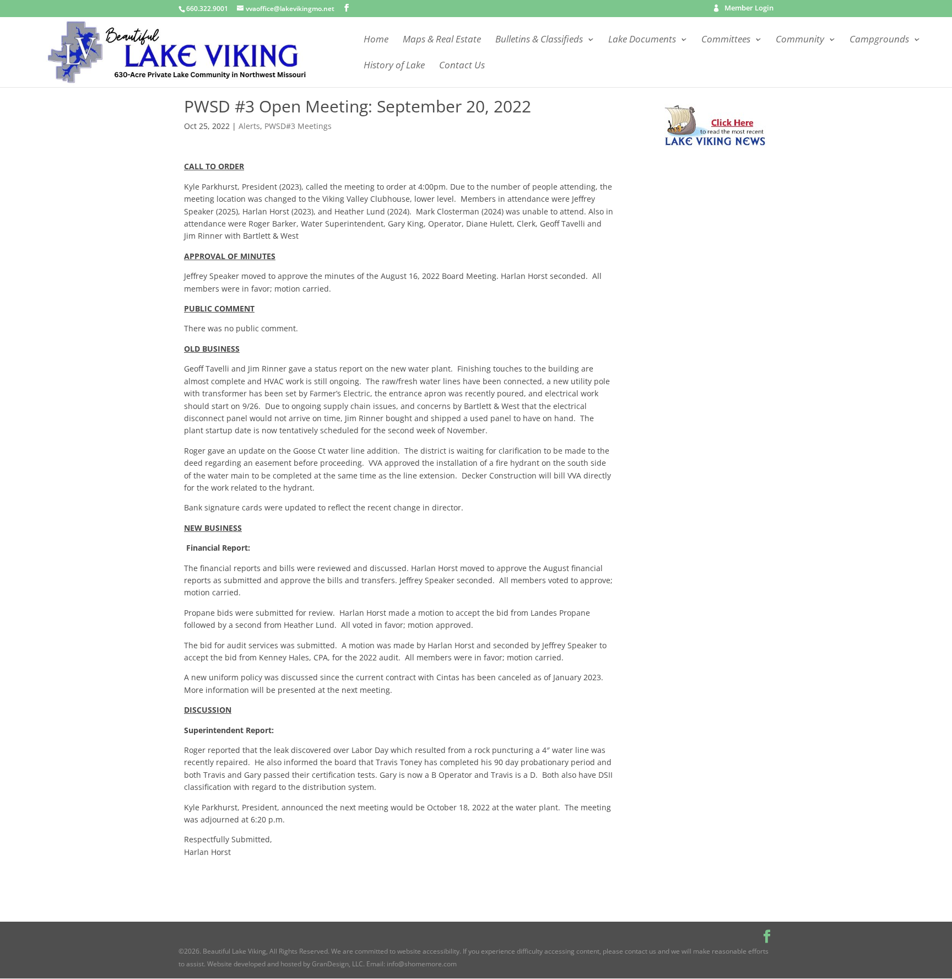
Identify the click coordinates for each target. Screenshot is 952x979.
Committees (725, 40)
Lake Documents (642, 40)
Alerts (249, 126)
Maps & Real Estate (442, 40)
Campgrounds (879, 40)
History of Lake (394, 66)
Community (800, 40)
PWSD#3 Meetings (298, 126)
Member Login (749, 9)
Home (376, 40)
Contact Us (462, 66)
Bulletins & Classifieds (539, 40)
